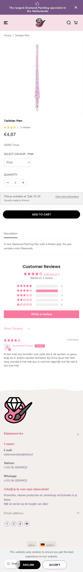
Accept (54, 565)
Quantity (10, 175)
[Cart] (75, 22)
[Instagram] (13, 523)
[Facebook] (7, 523)
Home (7, 35)
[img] (12, 340)
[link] (41, 410)
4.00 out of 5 (51, 274)
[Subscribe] (77, 513)
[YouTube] (27, 523)
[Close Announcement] (76, 7)
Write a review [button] (41, 314)
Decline (28, 565)
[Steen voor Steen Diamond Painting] (40, 22)
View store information (67, 196)
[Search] (68, 22)
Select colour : (19, 154)
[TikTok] (20, 523)
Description (10, 233)
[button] (6, 23)
